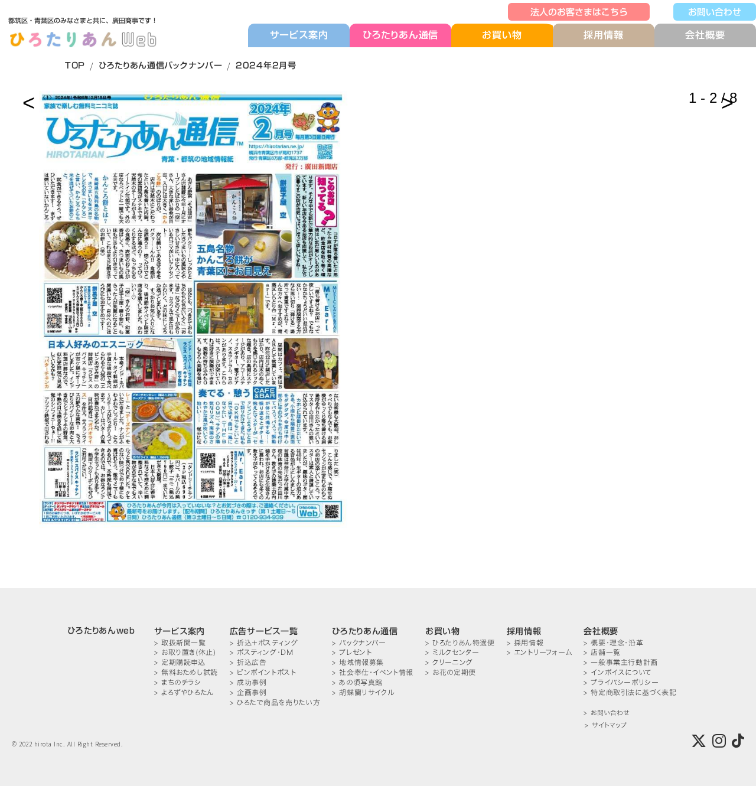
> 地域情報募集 (358, 662)
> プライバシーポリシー (621, 682)
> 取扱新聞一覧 (180, 643)
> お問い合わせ (606, 713)
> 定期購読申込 (180, 662)
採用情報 (603, 34)
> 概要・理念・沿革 (613, 643)
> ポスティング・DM (262, 652)
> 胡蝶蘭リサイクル (363, 692)
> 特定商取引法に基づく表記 (630, 692)
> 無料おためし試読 (186, 672)
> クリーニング (449, 662)
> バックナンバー (359, 643)
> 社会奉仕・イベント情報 (372, 672)
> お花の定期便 (450, 672)
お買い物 (502, 35)
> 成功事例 (248, 682)
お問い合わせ (714, 12)
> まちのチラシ (177, 682)
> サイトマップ (606, 725)
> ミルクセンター (452, 652)
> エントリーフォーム (539, 652)
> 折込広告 (248, 662)
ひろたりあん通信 (400, 34)
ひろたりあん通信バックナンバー (161, 65)
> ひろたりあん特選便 (460, 643)
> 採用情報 (525, 643)
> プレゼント (352, 652)
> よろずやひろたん (184, 692)
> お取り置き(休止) (185, 652)
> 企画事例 (248, 692)
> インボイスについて (618, 672)
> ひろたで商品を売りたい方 (275, 702)
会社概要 (705, 34)
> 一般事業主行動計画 (621, 662)
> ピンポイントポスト (263, 672)
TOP (75, 65)
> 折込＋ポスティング (264, 643)
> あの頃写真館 (357, 682)
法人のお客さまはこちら (579, 12)
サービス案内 (299, 34)
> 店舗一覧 (602, 652)
